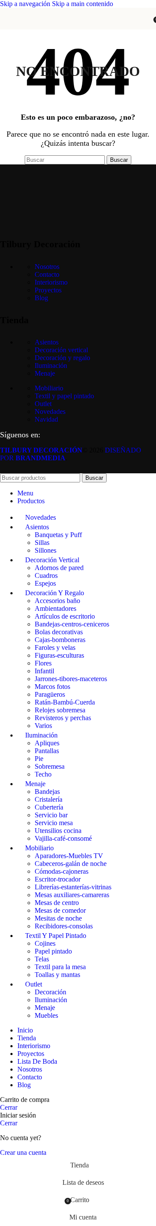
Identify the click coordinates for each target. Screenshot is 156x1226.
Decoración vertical (61, 350)
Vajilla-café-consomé (63, 838)
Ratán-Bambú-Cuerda (65, 702)
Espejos (45, 583)
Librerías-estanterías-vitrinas (73, 887)
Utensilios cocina (58, 830)
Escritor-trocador (58, 879)
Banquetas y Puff (58, 534)
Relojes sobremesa (60, 710)
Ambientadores (55, 608)
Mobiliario (49, 388)
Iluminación (51, 365)
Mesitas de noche (58, 918)
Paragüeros (50, 694)
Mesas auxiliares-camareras (72, 894)
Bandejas (47, 791)
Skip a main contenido (82, 3)
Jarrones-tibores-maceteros (71, 678)
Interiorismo (51, 282)
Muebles (46, 1015)
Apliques (47, 743)
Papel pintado (53, 951)
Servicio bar (51, 815)
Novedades (50, 411)
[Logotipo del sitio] (78, 31)
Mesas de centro (57, 902)
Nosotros (47, 266)
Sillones (45, 550)
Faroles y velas (55, 647)
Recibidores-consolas (64, 926)
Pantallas (47, 750)
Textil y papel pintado (64, 396)
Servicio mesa (54, 822)
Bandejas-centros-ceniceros (72, 624)
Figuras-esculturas (59, 655)
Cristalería (48, 799)
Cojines (45, 943)
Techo (43, 774)
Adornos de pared (59, 567)
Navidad (46, 419)
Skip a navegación (26, 3)
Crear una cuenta (23, 1152)
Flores (43, 663)
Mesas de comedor (60, 910)
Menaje (45, 373)
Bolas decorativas (59, 632)
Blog (41, 298)
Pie (39, 758)
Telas (42, 959)
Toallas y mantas (57, 974)
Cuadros (46, 575)
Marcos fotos (52, 686)
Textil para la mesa (60, 966)
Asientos (46, 342)
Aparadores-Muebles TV (69, 855)
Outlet (43, 403)
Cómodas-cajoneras (61, 871)
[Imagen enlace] (43, 222)
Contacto (47, 274)
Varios (43, 725)
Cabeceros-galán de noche (71, 863)
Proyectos (48, 290)
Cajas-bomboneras (60, 639)
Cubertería (49, 807)
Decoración (50, 992)
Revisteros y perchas (63, 717)
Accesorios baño (57, 600)
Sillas (42, 542)
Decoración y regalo (62, 357)
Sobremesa (50, 766)
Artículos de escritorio (65, 616)
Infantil (44, 671)
